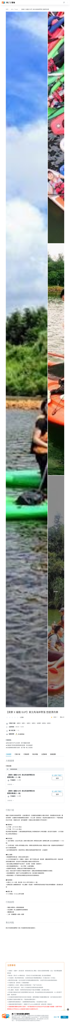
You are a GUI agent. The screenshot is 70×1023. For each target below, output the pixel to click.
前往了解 (56, 1017)
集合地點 (35, 754)
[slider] (12, 717)
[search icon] (64, 2)
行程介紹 (17, 754)
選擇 (57, 778)
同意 (64, 1017)
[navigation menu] (67, 2)
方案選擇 (8, 754)
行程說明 (26, 754)
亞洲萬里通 (21, 734)
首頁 (7, 9)
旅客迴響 (53, 754)
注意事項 (44, 754)
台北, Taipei (14, 9)
